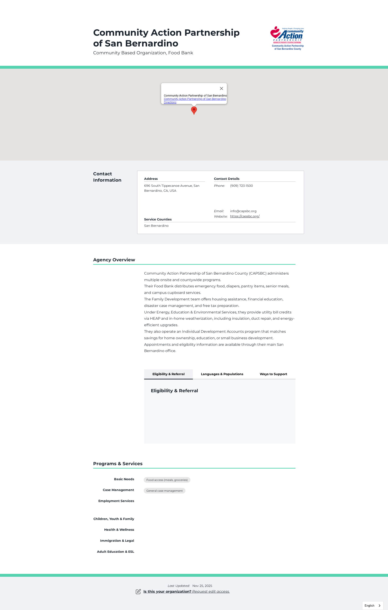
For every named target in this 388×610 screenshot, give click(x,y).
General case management (164, 490)
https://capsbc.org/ (245, 216)
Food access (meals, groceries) (167, 480)
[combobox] (373, 605)
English (369, 605)
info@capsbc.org (243, 211)
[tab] (168, 374)
